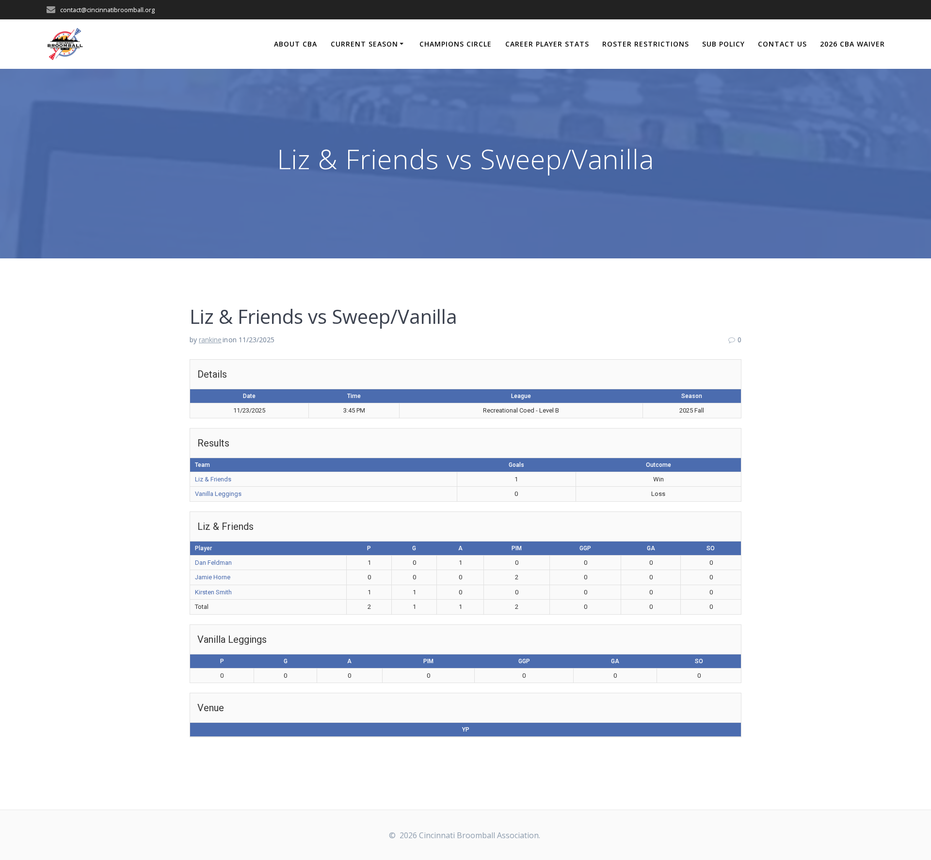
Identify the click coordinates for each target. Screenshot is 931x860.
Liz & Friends (213, 479)
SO (710, 548)
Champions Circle (455, 43)
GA (651, 548)
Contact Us (782, 43)
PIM (517, 548)
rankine (210, 339)
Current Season (364, 43)
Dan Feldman (213, 562)
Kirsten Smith (213, 592)
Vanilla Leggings (218, 493)
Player (203, 548)
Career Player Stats (547, 43)
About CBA (295, 43)
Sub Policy (723, 43)
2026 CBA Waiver (852, 43)
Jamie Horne (212, 577)
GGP (585, 548)
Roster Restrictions (645, 43)
